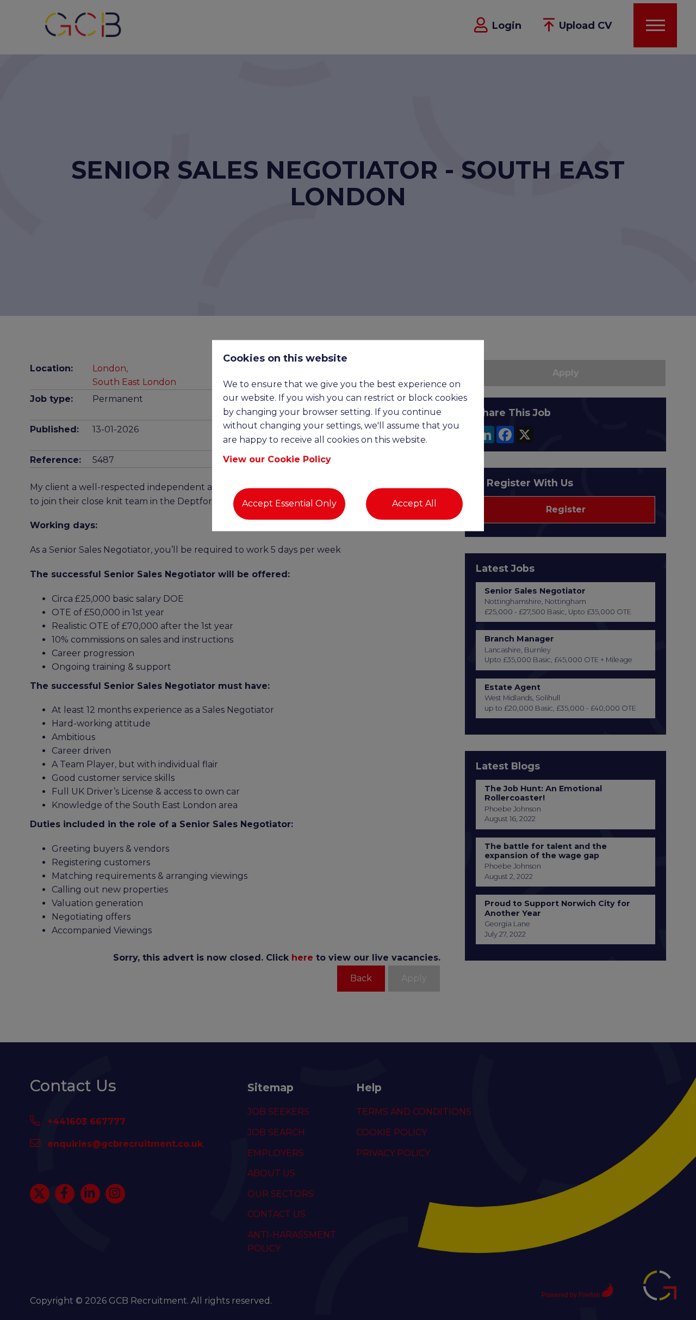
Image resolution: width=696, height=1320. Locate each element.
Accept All (414, 504)
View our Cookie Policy (277, 459)
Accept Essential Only (289, 504)
